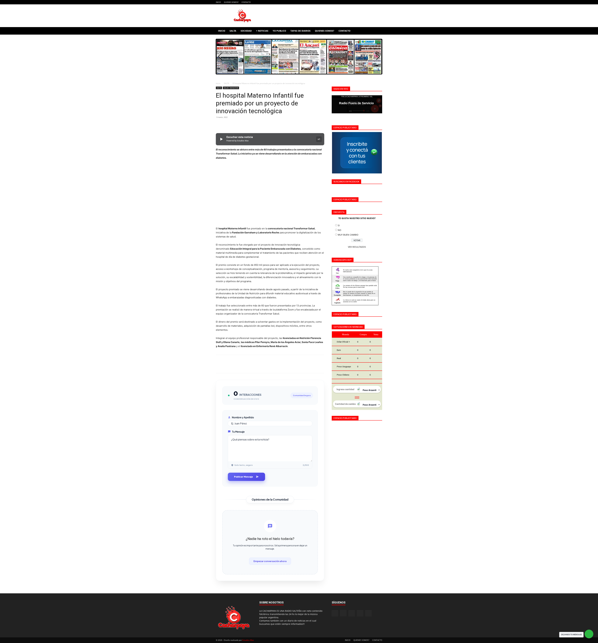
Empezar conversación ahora (270, 561)
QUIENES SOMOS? (231, 2)
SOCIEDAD (246, 30)
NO (339, 230)
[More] (247, 124)
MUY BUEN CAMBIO (348, 234)
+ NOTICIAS (262, 30)
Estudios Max (248, 640)
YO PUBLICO (279, 30)
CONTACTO (246, 2)
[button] (378, 31)
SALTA (233, 30)
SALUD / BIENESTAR (231, 88)
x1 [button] (319, 139)
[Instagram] (364, 2)
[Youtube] (379, 2)
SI (339, 225)
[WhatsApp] (240, 124)
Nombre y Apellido (243, 417)
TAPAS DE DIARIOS (300, 30)
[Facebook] (359, 2)
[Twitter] (226, 124)
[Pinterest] (233, 124)
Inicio (218, 83)
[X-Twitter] (374, 2)
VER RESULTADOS (357, 246)
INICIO (218, 2)
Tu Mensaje (238, 431)
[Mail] (369, 2)
